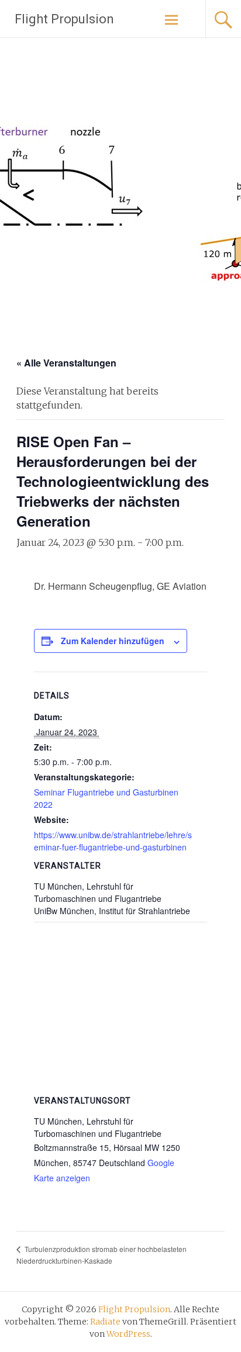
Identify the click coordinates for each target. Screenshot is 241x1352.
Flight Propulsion (64, 19)
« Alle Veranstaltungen (66, 362)
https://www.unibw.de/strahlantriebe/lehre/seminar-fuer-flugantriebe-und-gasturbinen (113, 841)
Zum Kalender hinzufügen (112, 640)
